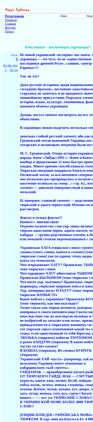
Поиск (9, 31)
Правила (11, 20)
